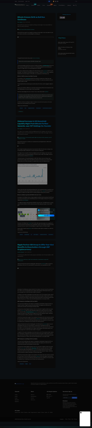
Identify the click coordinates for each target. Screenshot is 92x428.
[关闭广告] (81, 412)
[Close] (54, 210)
